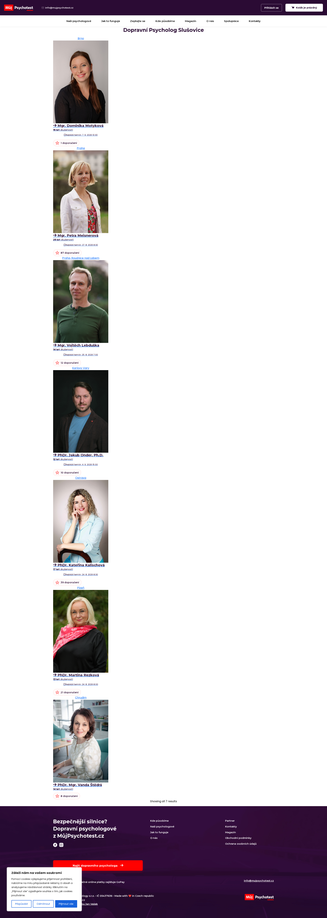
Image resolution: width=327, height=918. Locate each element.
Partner (230, 820)
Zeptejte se (137, 21)
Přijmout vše (66, 904)
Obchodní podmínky (238, 838)
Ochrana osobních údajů (241, 843)
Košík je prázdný (306, 7)
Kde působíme (165, 21)
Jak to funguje (110, 21)
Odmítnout (43, 904)
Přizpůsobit (21, 904)
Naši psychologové (78, 21)
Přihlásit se (271, 7)
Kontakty (255, 21)
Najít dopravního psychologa (95, 865)
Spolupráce (231, 21)
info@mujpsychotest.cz (259, 880)
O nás (210, 21)
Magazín (190, 21)
